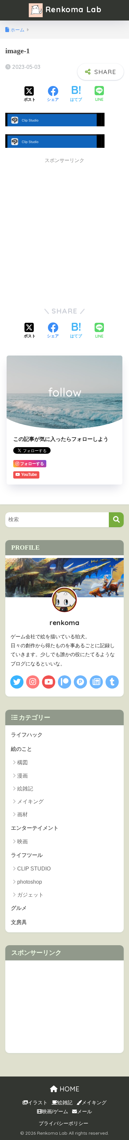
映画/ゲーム (55, 1111)
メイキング (30, 801)
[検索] (116, 519)
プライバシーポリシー (63, 1123)
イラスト (38, 1102)
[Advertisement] (64, 231)
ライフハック (27, 735)
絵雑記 (25, 788)
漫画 (22, 776)
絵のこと (21, 749)
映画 (22, 841)
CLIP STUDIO (34, 868)
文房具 (19, 922)
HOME (68, 1089)
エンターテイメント (35, 828)
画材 (22, 814)
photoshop (29, 882)
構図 (22, 762)
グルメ (19, 908)
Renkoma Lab (72, 9)
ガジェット (30, 895)
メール (84, 1111)
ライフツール (27, 855)
